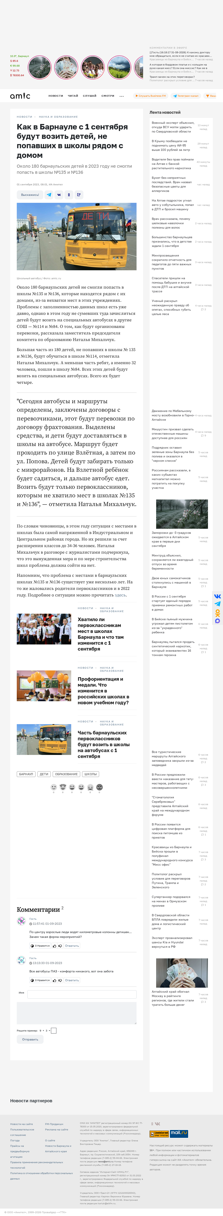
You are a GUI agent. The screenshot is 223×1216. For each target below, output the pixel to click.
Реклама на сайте (56, 1129)
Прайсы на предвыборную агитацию (19, 1151)
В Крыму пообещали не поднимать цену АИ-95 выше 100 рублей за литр (171, 145)
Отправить (30, 1039)
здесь (120, 595)
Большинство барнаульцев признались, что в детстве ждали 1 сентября (172, 241)
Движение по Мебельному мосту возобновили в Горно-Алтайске (173, 415)
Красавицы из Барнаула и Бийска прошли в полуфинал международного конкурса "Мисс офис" (172, 855)
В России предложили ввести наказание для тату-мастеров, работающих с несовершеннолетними (173, 781)
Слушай (89, 95)
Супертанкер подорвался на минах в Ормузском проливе (171, 901)
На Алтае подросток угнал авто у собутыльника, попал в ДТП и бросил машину (173, 204)
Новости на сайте (21, 1124)
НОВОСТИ (24, 116)
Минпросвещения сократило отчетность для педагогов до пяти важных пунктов (171, 261)
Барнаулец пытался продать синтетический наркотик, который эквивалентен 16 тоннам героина (173, 648)
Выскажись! (30, 194)
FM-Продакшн (54, 1124)
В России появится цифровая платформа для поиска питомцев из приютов (171, 830)
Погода (15, 1140)
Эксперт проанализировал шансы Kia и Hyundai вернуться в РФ (172, 942)
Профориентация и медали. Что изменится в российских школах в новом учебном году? (103, 690)
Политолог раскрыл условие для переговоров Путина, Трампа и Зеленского (171, 880)
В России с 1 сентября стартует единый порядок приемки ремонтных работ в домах (172, 602)
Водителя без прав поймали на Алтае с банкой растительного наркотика (173, 163)
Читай (73, 95)
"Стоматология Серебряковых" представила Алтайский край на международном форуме (170, 805)
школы (90, 774)
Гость (32, 918)
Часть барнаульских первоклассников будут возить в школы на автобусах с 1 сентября (104, 744)
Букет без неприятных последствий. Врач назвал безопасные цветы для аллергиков (172, 184)
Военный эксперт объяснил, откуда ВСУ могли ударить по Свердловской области (173, 127)
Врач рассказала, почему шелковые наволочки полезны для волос (171, 223)
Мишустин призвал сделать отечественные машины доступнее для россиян (173, 433)
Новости (56, 95)
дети (44, 774)
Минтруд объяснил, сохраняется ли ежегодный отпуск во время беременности (172, 561)
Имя (21, 992)
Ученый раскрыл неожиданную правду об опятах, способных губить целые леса (171, 307)
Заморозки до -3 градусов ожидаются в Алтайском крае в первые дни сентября (171, 539)
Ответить (72, 945)
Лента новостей (165, 112)
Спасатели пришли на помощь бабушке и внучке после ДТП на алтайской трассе (171, 284)
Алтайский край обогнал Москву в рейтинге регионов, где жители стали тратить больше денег (173, 998)
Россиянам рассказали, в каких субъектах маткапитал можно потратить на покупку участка (171, 478)
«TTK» (62, 1212)
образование (66, 774)
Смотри (107, 95)
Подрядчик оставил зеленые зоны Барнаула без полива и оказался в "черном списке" (173, 454)
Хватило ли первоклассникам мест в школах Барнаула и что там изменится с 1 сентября (101, 634)
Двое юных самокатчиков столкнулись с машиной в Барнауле (171, 582)
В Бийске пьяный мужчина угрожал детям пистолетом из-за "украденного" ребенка (172, 625)
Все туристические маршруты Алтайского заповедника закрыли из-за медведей (173, 758)
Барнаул (26, 774)
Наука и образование (58, 116)
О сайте (50, 1140)
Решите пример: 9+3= (33, 1030)
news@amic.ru (105, 1161)
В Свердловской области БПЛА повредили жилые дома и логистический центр (170, 921)
